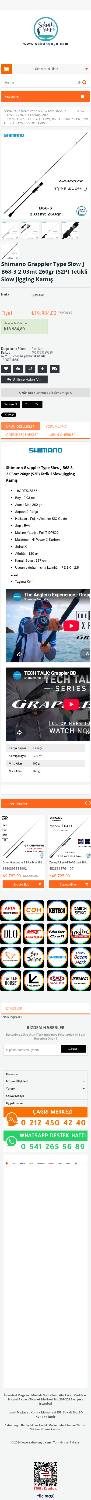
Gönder (73, 1049)
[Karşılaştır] (30, 369)
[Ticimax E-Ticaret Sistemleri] (45, 1496)
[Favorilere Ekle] (6, 369)
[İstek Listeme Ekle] (18, 369)
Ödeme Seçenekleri (22, 434)
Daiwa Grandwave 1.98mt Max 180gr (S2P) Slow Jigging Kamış (38, 862)
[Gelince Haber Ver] (6, 379)
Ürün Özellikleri (20, 426)
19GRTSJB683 (11, 1017)
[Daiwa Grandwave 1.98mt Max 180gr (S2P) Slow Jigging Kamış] (23, 837)
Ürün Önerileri (63, 434)
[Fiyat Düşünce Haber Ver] (42, 369)
